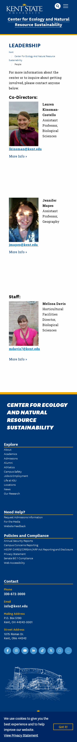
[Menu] (65, 6)
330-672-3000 (14, 594)
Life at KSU (10, 480)
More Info (16, 156)
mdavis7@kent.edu (24, 349)
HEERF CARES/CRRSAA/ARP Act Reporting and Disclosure (38, 549)
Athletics (9, 467)
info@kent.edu (16, 606)
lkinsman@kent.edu (25, 149)
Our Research (12, 493)
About (7, 449)
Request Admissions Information (23, 517)
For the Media (12, 521)
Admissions (11, 458)
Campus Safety (13, 471)
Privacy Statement (15, 554)
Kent (11, 52)
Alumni (8, 462)
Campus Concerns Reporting (21, 545)
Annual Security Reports (18, 540)
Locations (10, 484)
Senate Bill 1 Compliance (18, 558)
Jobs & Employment (16, 476)
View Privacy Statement (21, 735)
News (7, 489)
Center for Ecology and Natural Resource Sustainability (38, 21)
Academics (10, 454)
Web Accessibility (14, 562)
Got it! (63, 726)
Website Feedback (15, 526)
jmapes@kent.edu (23, 245)
